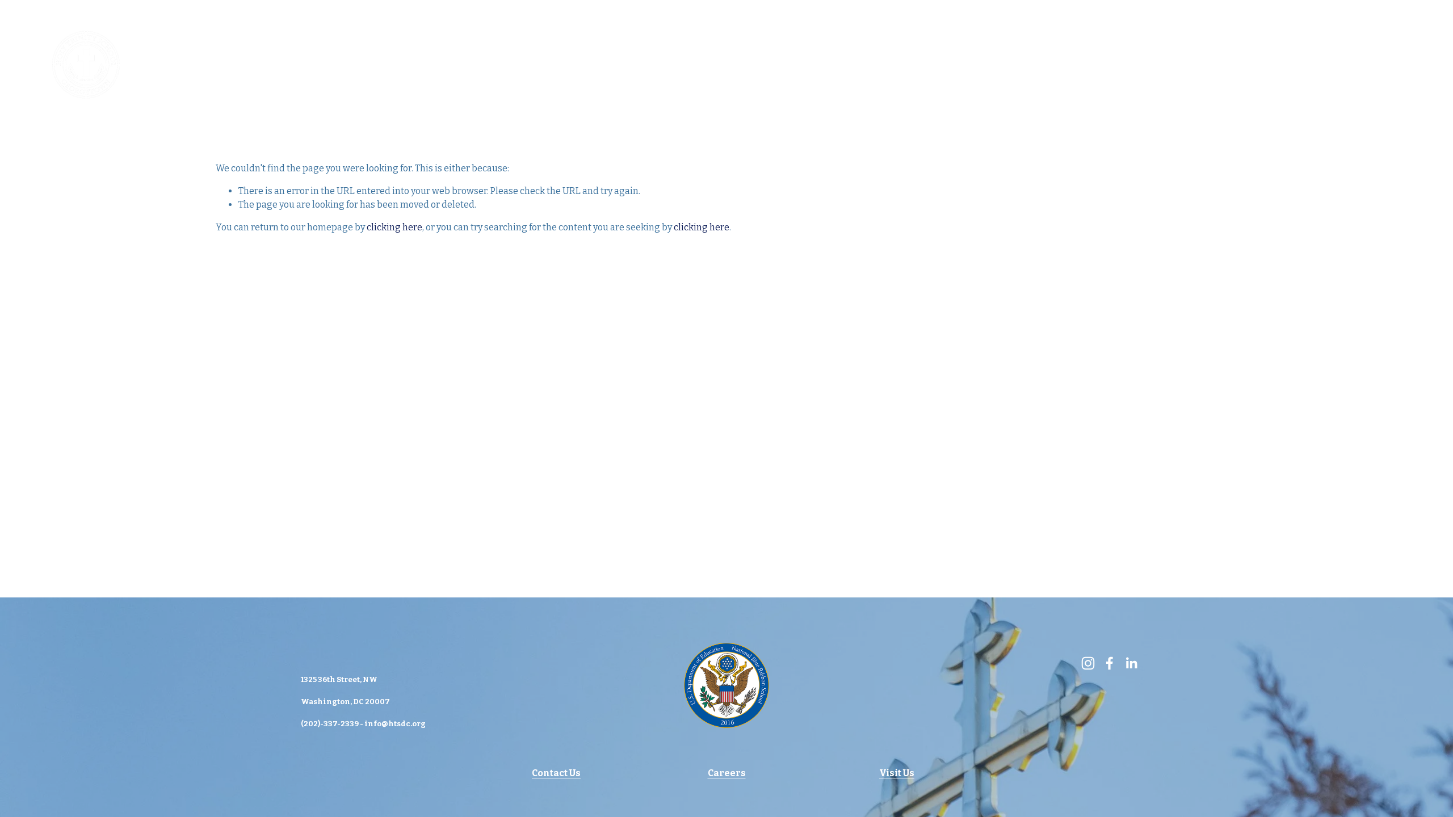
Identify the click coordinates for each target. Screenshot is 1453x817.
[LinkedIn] (1403, 64)
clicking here (394, 227)
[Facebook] (1370, 64)
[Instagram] (1337, 64)
